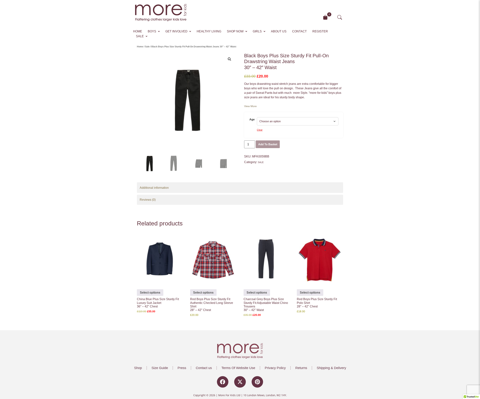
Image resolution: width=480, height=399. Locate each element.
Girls (257, 31)
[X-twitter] (240, 382)
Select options (150, 292)
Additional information (154, 187)
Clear (259, 130)
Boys (152, 31)
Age (252, 119)
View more (250, 106)
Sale (140, 36)
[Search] (341, 17)
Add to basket (267, 144)
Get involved (176, 31)
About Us (278, 31)
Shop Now (235, 31)
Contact (299, 31)
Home (137, 31)
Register (320, 31)
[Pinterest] (257, 382)
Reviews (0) (148, 199)
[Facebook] (223, 382)
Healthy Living (209, 31)
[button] (154, 31)
